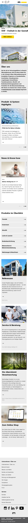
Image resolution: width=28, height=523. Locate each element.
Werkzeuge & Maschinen (10, 252)
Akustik (4, 230)
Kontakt (3, 518)
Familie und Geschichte (7, 472)
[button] (3, 28)
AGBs (24, 518)
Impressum (8, 518)
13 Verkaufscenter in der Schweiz (10, 89)
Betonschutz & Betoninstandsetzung (9, 247)
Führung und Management (9, 477)
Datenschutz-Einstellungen (7, 519)
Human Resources (6, 502)
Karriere (4, 491)
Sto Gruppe (5, 480)
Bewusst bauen (6, 467)
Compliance (5, 482)
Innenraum (5, 225)
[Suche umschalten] (8, 2)
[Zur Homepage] (22, 2)
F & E (3, 487)
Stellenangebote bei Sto (8, 500)
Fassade (4, 219)
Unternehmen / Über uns (9, 461)
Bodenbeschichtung (8, 241)
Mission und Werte (6, 469)
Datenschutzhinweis (16, 518)
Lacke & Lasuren (7, 236)
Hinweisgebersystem (7, 485)
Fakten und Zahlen (6, 475)
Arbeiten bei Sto (6, 497)
